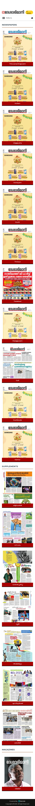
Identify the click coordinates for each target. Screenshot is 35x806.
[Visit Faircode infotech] (22, 801)
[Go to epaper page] (32, 18)
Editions (9, 18)
